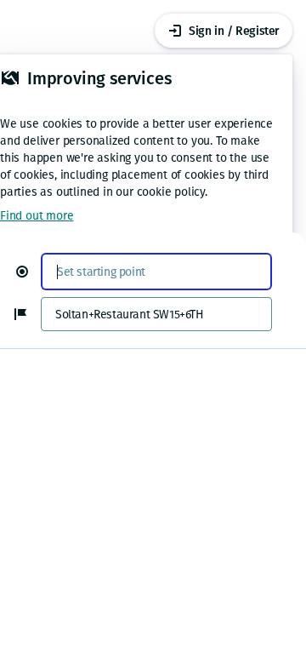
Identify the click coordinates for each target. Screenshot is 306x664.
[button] (28, 272)
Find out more (36, 216)
